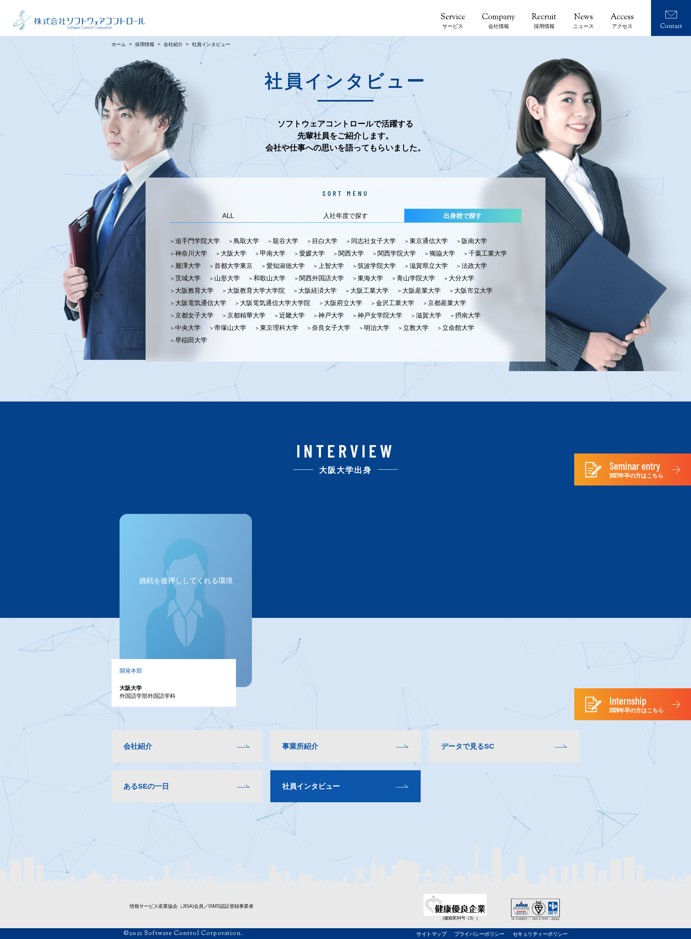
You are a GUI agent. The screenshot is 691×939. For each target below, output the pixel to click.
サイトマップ (431, 934)
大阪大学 (233, 253)
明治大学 (376, 328)
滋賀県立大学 (428, 266)
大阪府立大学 (343, 303)
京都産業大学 (447, 303)
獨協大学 (442, 253)
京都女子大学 (194, 315)
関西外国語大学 (321, 278)
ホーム (119, 44)
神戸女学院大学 (379, 315)
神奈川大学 (191, 253)
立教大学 (416, 328)
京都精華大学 (246, 315)
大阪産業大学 (421, 291)
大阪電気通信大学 (200, 303)
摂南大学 (468, 315)
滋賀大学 (428, 315)
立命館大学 (458, 328)
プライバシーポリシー (479, 934)
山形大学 (227, 278)
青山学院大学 (416, 278)
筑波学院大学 (376, 266)
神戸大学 (331, 315)
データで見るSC (467, 746)
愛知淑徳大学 (285, 266)
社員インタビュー (311, 786)
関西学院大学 (396, 253)
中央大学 (188, 328)
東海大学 (370, 278)
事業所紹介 (300, 746)
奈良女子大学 (331, 328)
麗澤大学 (188, 266)
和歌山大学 (270, 278)
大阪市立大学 (473, 291)
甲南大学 (273, 253)
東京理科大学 (279, 328)
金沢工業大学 (395, 303)
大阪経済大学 (317, 291)
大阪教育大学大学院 (256, 291)
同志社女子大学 (373, 241)
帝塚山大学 (230, 328)
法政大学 (474, 266)
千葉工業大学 (488, 253)
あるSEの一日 (146, 786)
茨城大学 (188, 278)
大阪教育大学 (194, 291)
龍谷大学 (285, 241)
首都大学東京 (233, 266)
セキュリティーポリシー (540, 934)
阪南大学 (474, 241)
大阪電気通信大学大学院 (275, 303)
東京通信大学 (428, 241)
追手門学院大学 (197, 241)
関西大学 (351, 253)
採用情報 (144, 44)
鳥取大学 (246, 241)
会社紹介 (173, 44)
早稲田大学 (191, 340)
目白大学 (325, 241)
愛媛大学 (312, 253)
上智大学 (331, 266)
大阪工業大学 (369, 291)
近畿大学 (292, 315)
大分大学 (461, 278)
